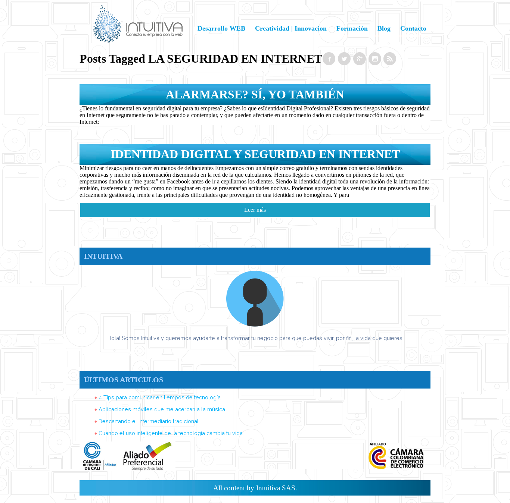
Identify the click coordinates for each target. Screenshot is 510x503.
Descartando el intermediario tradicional (149, 421)
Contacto (413, 28)
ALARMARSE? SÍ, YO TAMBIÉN (255, 94)
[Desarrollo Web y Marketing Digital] (137, 33)
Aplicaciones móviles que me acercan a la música (162, 409)
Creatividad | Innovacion (291, 28)
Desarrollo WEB (221, 28)
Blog (384, 28)
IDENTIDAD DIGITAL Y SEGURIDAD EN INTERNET (255, 154)
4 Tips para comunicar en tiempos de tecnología (160, 397)
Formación (352, 28)
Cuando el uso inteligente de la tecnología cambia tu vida (171, 433)
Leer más (255, 210)
